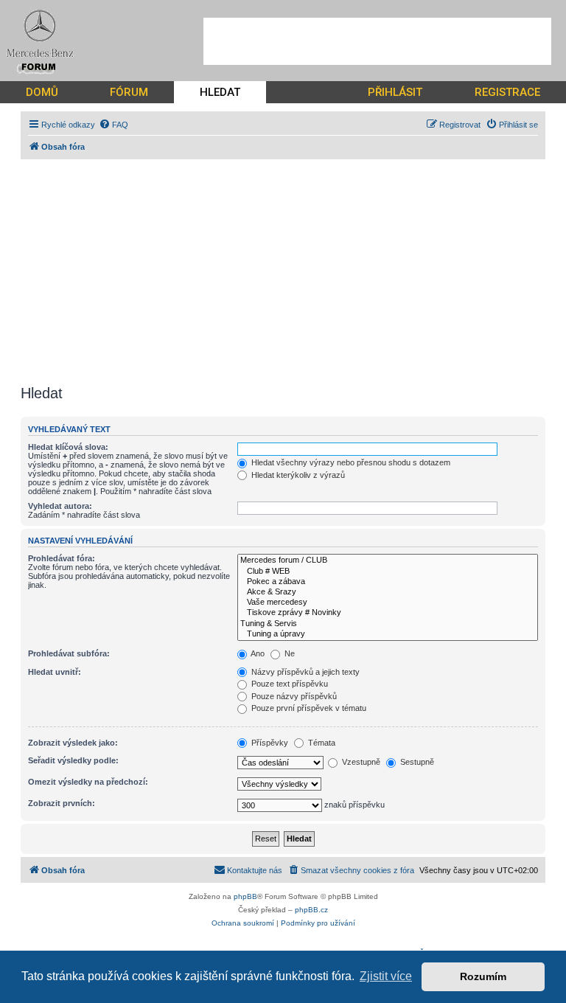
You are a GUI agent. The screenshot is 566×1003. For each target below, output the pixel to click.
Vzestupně (360, 761)
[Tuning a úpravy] (388, 634)
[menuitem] (113, 124)
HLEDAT (220, 92)
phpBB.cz (311, 910)
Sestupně (416, 761)
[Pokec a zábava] (388, 582)
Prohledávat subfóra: (69, 653)
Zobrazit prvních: (61, 803)
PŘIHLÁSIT (395, 92)
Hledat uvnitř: (54, 671)
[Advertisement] (377, 41)
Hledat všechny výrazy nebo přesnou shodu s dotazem (349, 462)
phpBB (245, 896)
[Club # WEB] (388, 571)
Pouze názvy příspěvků (293, 696)
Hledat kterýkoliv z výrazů (297, 475)
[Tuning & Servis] (388, 624)
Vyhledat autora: (60, 506)
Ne (288, 653)
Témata (320, 742)
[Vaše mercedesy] (388, 602)
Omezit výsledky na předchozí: (88, 781)
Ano (257, 653)
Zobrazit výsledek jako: (73, 742)
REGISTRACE (507, 92)
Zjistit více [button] (386, 976)
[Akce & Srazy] (388, 592)
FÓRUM (129, 92)
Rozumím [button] (483, 976)
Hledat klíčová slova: (68, 446)
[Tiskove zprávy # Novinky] (388, 613)
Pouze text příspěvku (288, 683)
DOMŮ (42, 92)
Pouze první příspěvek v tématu (307, 708)
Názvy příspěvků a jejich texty (304, 671)
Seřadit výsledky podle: (73, 760)
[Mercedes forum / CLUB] (388, 560)
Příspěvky (268, 742)
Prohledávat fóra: (61, 558)
